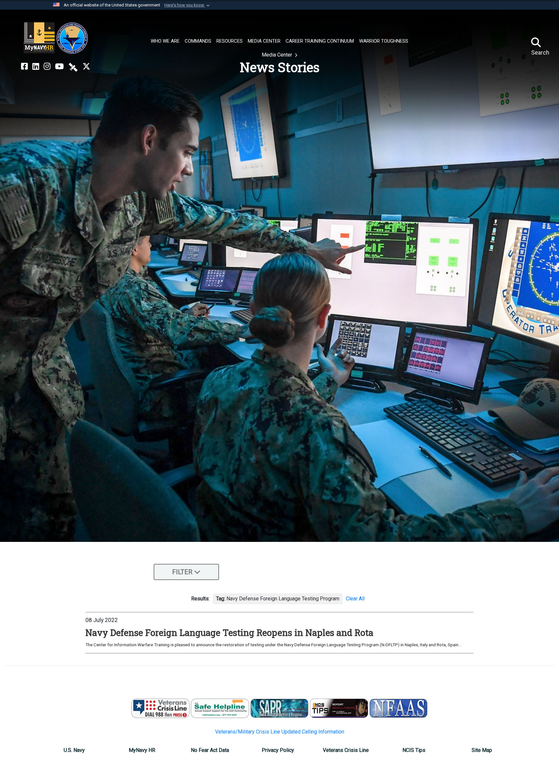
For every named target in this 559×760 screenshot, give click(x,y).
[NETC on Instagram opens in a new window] (47, 66)
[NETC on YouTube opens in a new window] (59, 66)
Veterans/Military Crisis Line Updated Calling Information (279, 732)
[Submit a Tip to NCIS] (339, 708)
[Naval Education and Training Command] (56, 38)
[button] (187, 5)
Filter (182, 572)
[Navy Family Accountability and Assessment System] (398, 708)
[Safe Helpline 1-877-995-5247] (220, 708)
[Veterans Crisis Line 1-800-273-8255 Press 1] (160, 708)
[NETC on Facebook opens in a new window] (24, 66)
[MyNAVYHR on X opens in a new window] (86, 66)
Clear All (355, 599)
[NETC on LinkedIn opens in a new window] (35, 66)
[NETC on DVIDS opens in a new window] (73, 66)
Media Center (277, 55)
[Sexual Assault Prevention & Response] (279, 708)
